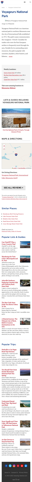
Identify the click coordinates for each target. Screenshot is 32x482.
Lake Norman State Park (10, 216)
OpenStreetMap (22, 168)
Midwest (13, 88)
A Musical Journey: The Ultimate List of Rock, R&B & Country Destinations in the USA (9, 323)
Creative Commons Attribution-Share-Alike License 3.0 (14, 198)
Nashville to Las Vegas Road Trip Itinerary (9, 350)
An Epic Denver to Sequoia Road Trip (8, 440)
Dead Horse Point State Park (11, 221)
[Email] (25, 465)
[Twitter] (10, 465)
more (10, 56)
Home (3, 7)
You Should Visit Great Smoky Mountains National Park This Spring (9, 372)
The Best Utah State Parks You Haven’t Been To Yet (10, 304)
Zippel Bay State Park (10, 79)
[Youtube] (22, 465)
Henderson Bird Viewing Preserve (13, 214)
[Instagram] (14, 465)
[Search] (30, 2)
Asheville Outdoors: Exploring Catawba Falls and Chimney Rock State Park (10, 283)
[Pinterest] (18, 465)
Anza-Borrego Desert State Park (12, 224)
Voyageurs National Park (7, 197)
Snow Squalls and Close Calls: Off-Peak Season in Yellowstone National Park (10, 424)
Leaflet (14, 168)
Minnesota (5, 88)
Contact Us (14, 472)
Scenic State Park (9, 73)
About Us (7, 472)
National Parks (6, 231)
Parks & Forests (16, 231)
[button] (16, 154)
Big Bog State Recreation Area (13, 75)
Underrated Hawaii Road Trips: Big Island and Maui (9, 403)
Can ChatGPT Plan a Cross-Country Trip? (9, 243)
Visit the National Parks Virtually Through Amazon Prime (16, 131)
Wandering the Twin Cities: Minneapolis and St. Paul (10, 258)
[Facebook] (6, 465)
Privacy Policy (23, 472)
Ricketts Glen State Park (10, 219)
